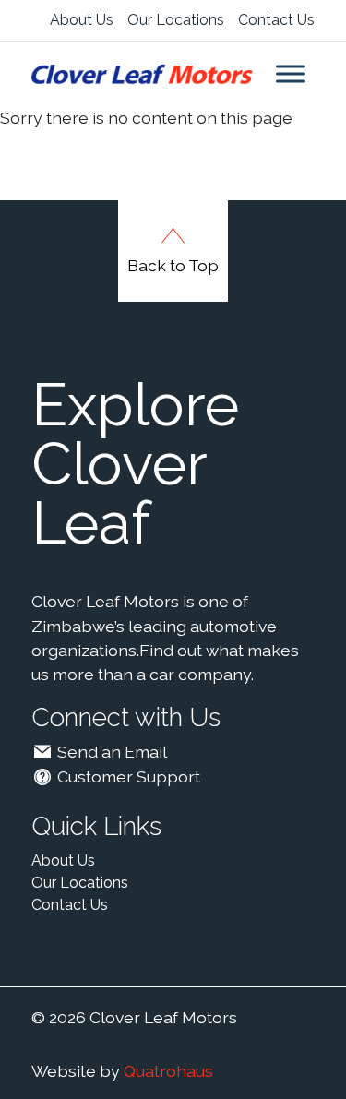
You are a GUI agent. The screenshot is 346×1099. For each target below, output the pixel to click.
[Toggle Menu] (290, 73)
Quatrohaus (168, 1071)
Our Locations (175, 20)
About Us (81, 20)
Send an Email (110, 751)
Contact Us (276, 20)
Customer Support (127, 776)
